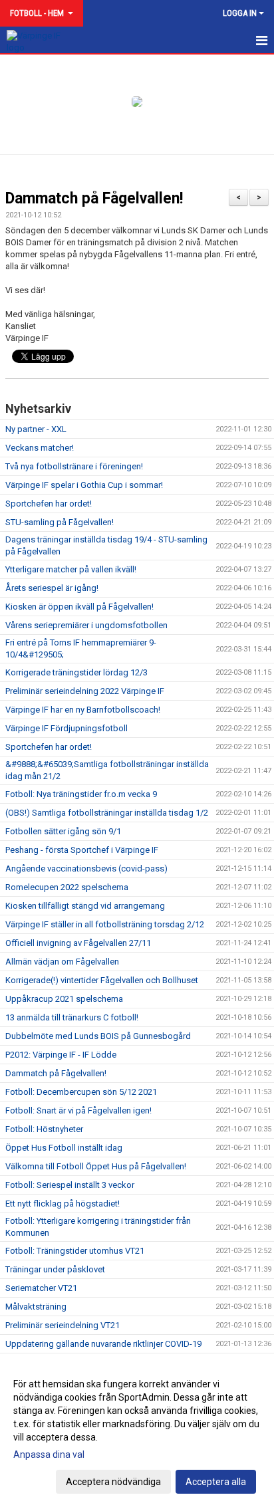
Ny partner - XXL (36, 429)
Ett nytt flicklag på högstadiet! (62, 1204)
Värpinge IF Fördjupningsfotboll (66, 728)
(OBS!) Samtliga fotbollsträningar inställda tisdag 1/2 (106, 813)
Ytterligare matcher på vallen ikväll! (70, 569)
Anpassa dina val (48, 1454)
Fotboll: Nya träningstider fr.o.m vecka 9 (81, 794)
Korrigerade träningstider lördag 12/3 (76, 672)
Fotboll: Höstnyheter (44, 1129)
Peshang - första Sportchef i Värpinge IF (81, 850)
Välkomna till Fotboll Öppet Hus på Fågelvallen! (95, 1166)
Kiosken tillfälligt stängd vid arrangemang (85, 906)
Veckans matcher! (39, 448)
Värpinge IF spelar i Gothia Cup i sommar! (84, 485)
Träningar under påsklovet (55, 1269)
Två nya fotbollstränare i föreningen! (74, 466)
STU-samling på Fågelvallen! (59, 522)
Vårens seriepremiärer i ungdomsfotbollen (86, 625)
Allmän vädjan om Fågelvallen (62, 962)
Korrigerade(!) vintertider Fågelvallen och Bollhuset (101, 980)
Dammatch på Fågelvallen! (94, 198)
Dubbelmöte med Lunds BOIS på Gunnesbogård (98, 1036)
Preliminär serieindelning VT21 (62, 1325)
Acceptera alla (216, 1481)
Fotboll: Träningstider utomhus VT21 (74, 1251)
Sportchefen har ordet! (48, 504)
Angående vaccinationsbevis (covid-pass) (86, 868)
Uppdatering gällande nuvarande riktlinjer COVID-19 (103, 1344)
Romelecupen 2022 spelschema (66, 887)
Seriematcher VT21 (41, 1288)
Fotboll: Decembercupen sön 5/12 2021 (81, 1092)
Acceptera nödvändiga (113, 1481)
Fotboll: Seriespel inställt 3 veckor (69, 1185)
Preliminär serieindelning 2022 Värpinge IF (84, 691)
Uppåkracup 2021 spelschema (64, 999)
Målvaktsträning (36, 1307)
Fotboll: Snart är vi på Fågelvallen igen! (78, 1110)
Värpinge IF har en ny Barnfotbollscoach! (82, 710)
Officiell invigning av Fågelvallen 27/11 (78, 943)
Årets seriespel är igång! (51, 588)
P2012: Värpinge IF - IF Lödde (60, 1055)
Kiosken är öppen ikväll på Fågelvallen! (79, 607)
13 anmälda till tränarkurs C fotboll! (71, 1017)
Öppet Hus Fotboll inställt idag (63, 1148)
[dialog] (137, 1432)
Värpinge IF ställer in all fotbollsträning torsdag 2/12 (104, 924)
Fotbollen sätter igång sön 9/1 (63, 831)
